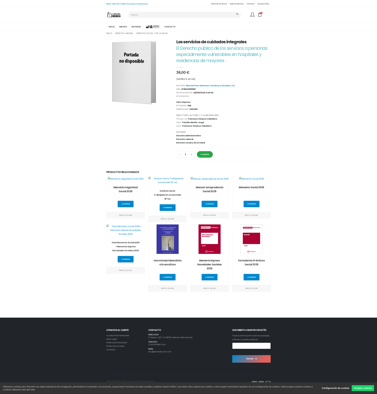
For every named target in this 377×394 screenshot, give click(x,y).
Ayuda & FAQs (263, 4)
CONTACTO (170, 26)
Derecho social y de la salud (152, 33)
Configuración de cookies (335, 388)
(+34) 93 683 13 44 (156, 344)
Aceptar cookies (363, 388)
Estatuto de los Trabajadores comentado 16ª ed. (167, 194)
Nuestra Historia (236, 4)
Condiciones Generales (117, 335)
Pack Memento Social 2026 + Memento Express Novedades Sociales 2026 (125, 246)
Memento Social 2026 (251, 187)
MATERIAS (136, 26)
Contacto (250, 4)
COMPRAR (205, 154)
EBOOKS (123, 26)
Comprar (125, 204)
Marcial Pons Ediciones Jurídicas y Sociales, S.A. (210, 85)
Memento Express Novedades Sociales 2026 (209, 264)
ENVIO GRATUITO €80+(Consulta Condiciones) (127, 4)
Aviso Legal (111, 339)
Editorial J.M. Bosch (219, 4)
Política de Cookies (115, 346)
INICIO (112, 26)
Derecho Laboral (124, 33)
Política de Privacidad (116, 342)
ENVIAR (250, 358)
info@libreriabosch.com (159, 351)
